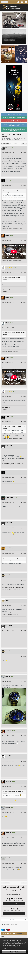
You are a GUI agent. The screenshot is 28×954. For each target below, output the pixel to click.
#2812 (24, 502)
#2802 (24, 185)
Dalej (23, 143)
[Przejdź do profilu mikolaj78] (3, 548)
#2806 (24, 328)
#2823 (24, 812)
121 (26, 919)
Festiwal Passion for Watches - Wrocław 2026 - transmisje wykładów (14, 124)
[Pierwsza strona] (2, 144)
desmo (7, 147)
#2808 (24, 396)
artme (7, 180)
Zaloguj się (14, 913)
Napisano (8, 152)
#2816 (24, 605)
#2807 (24, 363)
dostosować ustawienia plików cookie (11, 945)
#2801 (24, 152)
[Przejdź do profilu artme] (3, 180)
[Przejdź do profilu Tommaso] (3, 731)
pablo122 (8, 756)
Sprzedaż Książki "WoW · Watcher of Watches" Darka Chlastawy (14, 129)
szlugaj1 (7, 575)
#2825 (24, 863)
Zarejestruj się (14, 903)
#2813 (24, 528)
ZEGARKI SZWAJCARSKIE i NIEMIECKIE (10, 139)
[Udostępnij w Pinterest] (9, 930)
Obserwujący (12, 919)
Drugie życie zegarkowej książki (14, 114)
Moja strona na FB (6, 290)
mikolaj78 (8, 548)
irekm (7, 322)
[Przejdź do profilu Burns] (3, 235)
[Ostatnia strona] (26, 144)
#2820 (24, 736)
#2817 (24, 630)
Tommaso (8, 730)
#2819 (24, 681)
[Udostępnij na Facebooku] (4, 930)
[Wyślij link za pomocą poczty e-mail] (7, 930)
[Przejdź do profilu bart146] (3, 676)
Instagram (4, 291)
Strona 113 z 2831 (14, 143)
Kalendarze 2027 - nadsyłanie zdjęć (14, 120)
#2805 (24, 302)
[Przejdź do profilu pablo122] (3, 756)
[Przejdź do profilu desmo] (3, 148)
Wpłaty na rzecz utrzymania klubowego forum (14, 117)
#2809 (24, 421)
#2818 (24, 656)
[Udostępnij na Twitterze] (2, 930)
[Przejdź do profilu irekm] (3, 323)
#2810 (24, 451)
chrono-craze (12, 138)
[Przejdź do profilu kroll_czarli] (3, 268)
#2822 (24, 786)
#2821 (24, 761)
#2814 (24, 553)
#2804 (24, 272)
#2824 (24, 838)
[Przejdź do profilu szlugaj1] (3, 575)
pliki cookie (21, 942)
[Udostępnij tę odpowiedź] (21, 152)
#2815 (24, 580)
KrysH (2, 936)
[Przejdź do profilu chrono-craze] (3, 498)
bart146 (7, 676)
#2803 (24, 240)
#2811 (24, 477)
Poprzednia (6, 143)
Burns (7, 235)
